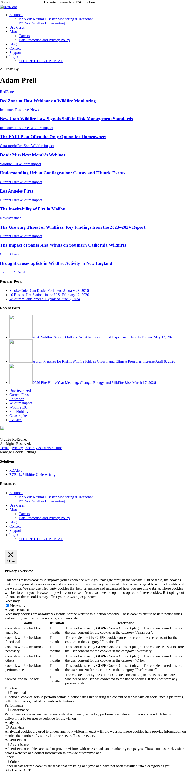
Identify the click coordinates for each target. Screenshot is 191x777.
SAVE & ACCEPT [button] (19, 770)
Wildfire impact (41, 128)
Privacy (17, 448)
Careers (24, 36)
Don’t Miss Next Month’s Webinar (32, 154)
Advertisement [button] (15, 740)
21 (15, 272)
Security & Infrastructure (43, 448)
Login (13, 57)
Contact (15, 48)
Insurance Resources (15, 110)
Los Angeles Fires (16, 191)
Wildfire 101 (9, 164)
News (34, 110)
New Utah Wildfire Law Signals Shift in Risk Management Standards (66, 118)
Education (16, 399)
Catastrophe (8, 146)
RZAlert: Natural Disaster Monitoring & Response (56, 19)
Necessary (17, 606)
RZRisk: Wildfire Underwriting (42, 23)
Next (21, 272)
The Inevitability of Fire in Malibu (32, 208)
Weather (15, 218)
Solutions (16, 15)
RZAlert (15, 420)
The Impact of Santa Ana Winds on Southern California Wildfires (63, 245)
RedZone (7, 92)
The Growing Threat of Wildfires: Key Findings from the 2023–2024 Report (72, 227)
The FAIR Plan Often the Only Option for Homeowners (53, 136)
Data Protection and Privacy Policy (44, 40)
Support (15, 53)
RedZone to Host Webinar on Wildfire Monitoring (48, 100)
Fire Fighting (18, 411)
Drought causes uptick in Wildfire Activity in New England (56, 263)
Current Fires (9, 182)
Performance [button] (14, 705)
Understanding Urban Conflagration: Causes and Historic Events (62, 172)
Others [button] (9, 757)
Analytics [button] (12, 723)
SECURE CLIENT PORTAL (41, 61)
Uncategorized (20, 390)
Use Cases (17, 27)
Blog (13, 44)
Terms (4, 448)
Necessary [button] (12, 601)
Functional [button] (12, 688)
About (14, 32)
